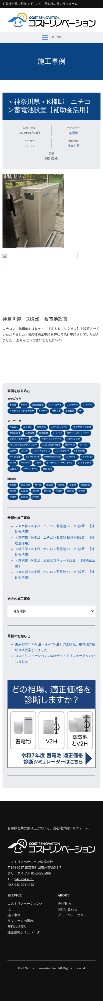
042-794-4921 (24, 879)
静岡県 (35, 497)
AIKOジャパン (30, 468)
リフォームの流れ (21, 921)
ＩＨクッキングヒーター (22, 410)
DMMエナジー (62, 450)
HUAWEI (70, 445)
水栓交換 (70, 410)
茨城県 (49, 485)
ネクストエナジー (19, 439)
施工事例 (52, 61)
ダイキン (84, 445)
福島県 (24, 497)
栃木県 (35, 491)
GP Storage (79, 450)
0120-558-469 (41, 873)
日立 (34, 439)
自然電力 (47, 468)
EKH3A (43, 410)
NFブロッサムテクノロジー (23, 445)
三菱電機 (30, 433)
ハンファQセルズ (41, 450)
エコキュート (55, 404)
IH (80, 410)
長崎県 (13, 497)
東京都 (13, 485)
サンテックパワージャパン (59, 462)
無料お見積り (17, 926)
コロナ (24, 450)
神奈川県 (74, 145)
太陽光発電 (38, 404)
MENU (56, 37)
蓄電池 (73, 132)
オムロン (14, 427)
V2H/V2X (87, 404)
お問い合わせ (67, 909)
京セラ (13, 450)
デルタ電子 (15, 456)
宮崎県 (59, 491)
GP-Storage (87, 456)
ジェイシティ (85, 462)
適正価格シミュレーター (25, 932)
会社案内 (64, 903)
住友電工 (14, 468)
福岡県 (61, 485)
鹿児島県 (85, 485)
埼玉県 (13, 491)
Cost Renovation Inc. (42, 968)
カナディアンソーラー (78, 433)
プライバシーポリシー (74, 915)
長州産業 (41, 427)
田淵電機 (43, 433)
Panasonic (25, 462)
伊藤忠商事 (15, 433)
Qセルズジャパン (59, 427)
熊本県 (38, 485)
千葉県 (72, 485)
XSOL (38, 462)
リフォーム (72, 404)
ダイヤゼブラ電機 (82, 427)
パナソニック (73, 439)
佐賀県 (70, 491)
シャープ (57, 433)
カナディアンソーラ (52, 439)
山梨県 (24, 491)
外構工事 (56, 410)
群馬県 (81, 491)
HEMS (24, 404)
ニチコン (30, 145)
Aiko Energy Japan (51, 445)
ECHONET (71, 456)
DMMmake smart (52, 456)
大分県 (47, 491)
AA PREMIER (33, 456)
